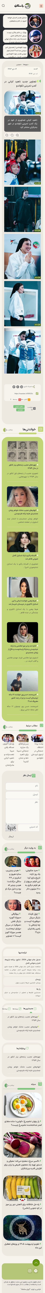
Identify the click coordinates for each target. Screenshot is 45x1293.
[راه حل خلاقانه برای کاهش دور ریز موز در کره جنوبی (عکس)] (22, 1188)
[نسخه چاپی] (9, 74)
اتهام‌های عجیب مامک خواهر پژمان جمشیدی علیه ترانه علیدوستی (24, 1029)
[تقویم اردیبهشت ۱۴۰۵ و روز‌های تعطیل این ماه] (22, 1228)
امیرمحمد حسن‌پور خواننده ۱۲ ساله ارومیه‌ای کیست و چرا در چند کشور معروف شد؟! (23, 698)
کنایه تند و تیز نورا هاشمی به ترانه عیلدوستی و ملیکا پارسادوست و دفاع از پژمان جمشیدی (23, 649)
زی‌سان (38, 979)
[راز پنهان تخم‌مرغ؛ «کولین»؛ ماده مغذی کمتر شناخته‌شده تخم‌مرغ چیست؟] (22, 1105)
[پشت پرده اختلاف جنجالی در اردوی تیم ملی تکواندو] (37, 738)
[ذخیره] (14, 74)
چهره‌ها (25, 64)
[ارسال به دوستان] (20, 74)
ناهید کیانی (19, 406)
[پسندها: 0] (19, 399)
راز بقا (38, 989)
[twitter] (13, 386)
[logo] (23, 6)
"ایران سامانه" (25, 1289)
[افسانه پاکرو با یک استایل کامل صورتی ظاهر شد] (22, 542)
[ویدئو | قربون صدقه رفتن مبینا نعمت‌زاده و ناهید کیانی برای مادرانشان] (8, 738)
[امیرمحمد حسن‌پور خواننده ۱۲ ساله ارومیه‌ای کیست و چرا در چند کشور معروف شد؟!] (22, 681)
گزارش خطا (24, 399)
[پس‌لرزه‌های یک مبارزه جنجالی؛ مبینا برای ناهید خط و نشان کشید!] (22, 738)
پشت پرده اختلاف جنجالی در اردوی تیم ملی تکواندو (37, 751)
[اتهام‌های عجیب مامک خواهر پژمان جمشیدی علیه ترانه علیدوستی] (22, 496)
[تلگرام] (35, 1270)
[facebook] (17, 386)
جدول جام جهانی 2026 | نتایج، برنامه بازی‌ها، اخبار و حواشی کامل (22, 961)
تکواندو (20, 410)
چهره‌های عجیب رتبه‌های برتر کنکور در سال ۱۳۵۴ (24, 1018)
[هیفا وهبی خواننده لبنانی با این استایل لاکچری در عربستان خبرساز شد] (22, 587)
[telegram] (21, 386)
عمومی (18, 64)
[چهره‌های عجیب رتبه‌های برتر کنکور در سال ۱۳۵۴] (22, 451)
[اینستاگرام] (29, 1270)
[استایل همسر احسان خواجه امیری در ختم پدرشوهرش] (35, 21)
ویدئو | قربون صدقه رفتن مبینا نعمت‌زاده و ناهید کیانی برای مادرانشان (8, 754)
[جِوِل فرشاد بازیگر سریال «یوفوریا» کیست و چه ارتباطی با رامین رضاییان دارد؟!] (32, 905)
